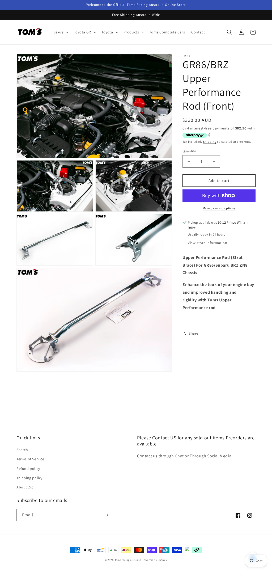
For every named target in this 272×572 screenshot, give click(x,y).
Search (22, 449)
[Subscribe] (106, 515)
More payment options (219, 208)
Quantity (189, 151)
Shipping (209, 142)
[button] (60, 32)
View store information (207, 242)
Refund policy (28, 468)
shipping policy (29, 477)
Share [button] (193, 333)
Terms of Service (30, 459)
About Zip (24, 487)
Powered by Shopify (154, 560)
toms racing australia (128, 560)
